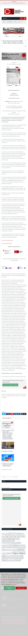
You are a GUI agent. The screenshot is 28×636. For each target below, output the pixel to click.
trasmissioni (17, 560)
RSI (7, 558)
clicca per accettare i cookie (10, 385)
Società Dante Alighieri (18, 558)
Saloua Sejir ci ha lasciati (7, 451)
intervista (23, 547)
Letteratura (9, 553)
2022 (11, 536)
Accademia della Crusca (12, 539)
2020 (25, 46)
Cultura (15, 545)
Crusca (10, 545)
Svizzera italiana (11, 560)
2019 (22, 534)
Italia (3, 550)
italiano (14, 550)
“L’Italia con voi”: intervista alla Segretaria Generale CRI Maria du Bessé (8, 465)
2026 (3, 539)
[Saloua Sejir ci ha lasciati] (8, 446)
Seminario (11, 558)
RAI (22, 556)
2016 (10, 534)
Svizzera (4, 560)
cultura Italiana (22, 545)
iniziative (18, 547)
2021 (7, 536)
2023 (15, 536)
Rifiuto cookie (21, 588)
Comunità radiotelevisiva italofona (8, 542)
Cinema (12, 540)
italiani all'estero (9, 550)
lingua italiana (19, 553)
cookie (10, 574)
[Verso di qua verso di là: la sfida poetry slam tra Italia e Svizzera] (14, 33)
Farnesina (14, 547)
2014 (3, 533)
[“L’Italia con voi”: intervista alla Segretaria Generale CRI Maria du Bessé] (8, 458)
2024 (19, 536)
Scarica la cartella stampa (7, 243)
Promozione (9, 556)
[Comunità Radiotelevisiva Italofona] (14, 11)
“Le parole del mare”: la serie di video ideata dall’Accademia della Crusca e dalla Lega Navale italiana (14, 3)
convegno (18, 542)
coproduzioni (4, 545)
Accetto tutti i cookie (9, 588)
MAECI (4, 556)
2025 (23, 536)
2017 (14, 534)
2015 (6, 534)
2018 (18, 534)
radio (14, 556)
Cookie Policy (14, 584)
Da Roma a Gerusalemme (6, 547)
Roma (3, 558)
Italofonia (21, 550)
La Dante (3, 553)
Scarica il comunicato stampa (7, 240)
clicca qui (5, 397)
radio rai (18, 556)
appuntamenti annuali (6, 540)
